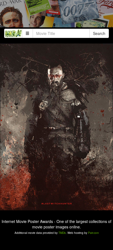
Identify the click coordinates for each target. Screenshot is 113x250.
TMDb (62, 233)
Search (99, 33)
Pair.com (93, 233)
